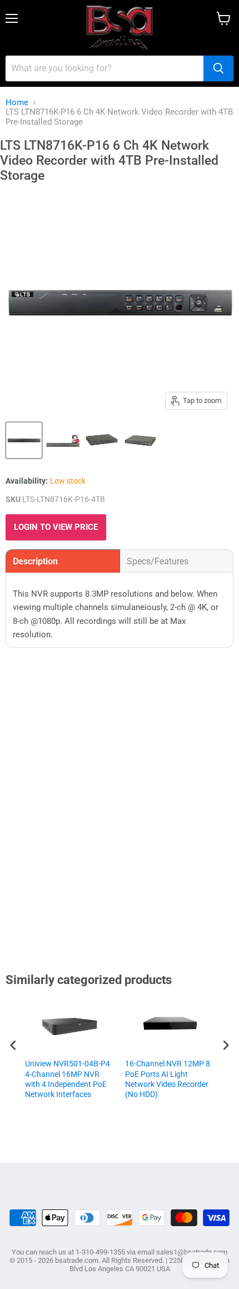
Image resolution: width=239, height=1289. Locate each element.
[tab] (63, 561)
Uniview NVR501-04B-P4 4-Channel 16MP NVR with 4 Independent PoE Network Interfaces (67, 1079)
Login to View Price (56, 527)
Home (17, 102)
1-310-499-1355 (100, 1252)
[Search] (218, 68)
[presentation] (13, 1044)
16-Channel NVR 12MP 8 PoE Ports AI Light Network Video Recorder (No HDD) (167, 1079)
